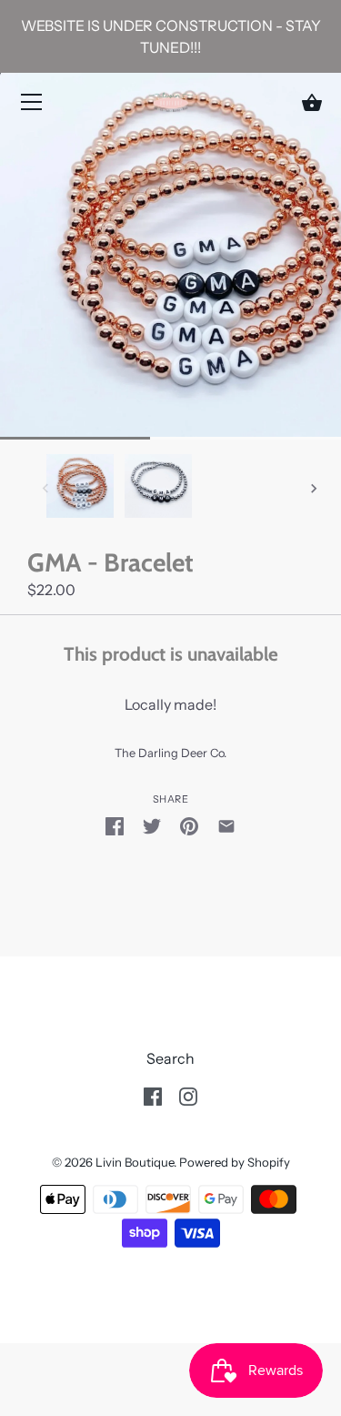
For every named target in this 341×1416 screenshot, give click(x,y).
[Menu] (31, 105)
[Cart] (312, 103)
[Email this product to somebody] (226, 825)
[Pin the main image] (189, 825)
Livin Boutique (134, 1162)
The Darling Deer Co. (170, 753)
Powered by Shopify (234, 1162)
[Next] (314, 489)
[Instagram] (188, 1095)
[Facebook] (153, 1095)
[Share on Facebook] (114, 825)
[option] (80, 488)
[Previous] (45, 489)
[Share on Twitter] (152, 825)
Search (170, 1058)
